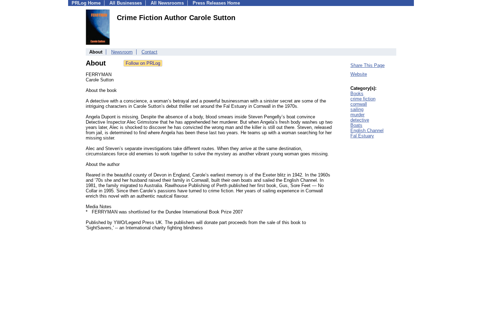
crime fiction (362, 98)
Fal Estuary (362, 135)
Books (356, 93)
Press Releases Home (216, 3)
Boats (356, 125)
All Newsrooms (167, 3)
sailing (356, 109)
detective (359, 120)
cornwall (358, 104)
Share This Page (367, 65)
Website (358, 74)
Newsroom (122, 52)
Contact (149, 52)
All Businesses (125, 3)
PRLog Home (86, 3)
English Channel (367, 130)
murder (357, 114)
